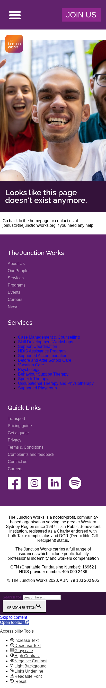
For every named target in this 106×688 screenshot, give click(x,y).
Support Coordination (37, 346)
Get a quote (18, 433)
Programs (16, 285)
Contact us (17, 461)
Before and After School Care (44, 360)
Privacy (14, 440)
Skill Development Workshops (45, 342)
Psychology (28, 369)
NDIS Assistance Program (42, 351)
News (13, 306)
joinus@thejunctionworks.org (29, 225)
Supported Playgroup (37, 388)
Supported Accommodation (42, 355)
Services (16, 278)
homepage (39, 221)
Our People (18, 271)
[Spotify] (75, 483)
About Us (16, 263)
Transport (16, 418)
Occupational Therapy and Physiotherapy (56, 383)
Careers (15, 299)
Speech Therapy (33, 379)
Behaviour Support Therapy (43, 374)
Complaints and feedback (31, 454)
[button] (14, 14)
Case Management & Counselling (49, 337)
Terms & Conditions (25, 447)
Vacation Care (31, 365)
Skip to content (13, 617)
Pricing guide (20, 426)
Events (14, 292)
